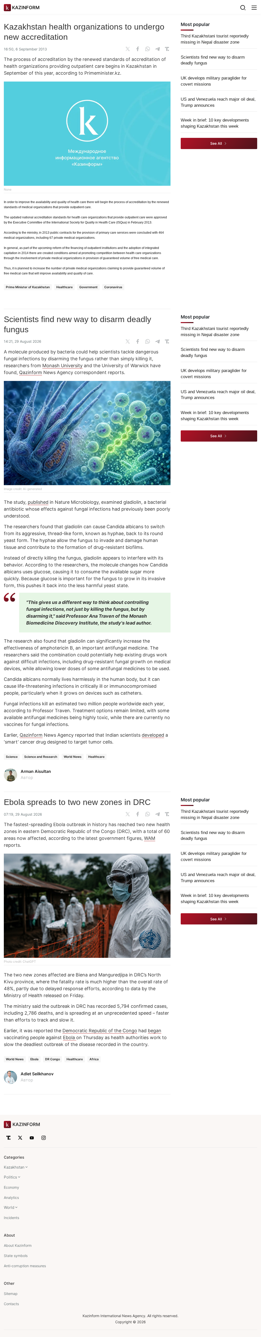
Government (88, 287)
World (9, 1207)
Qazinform (30, 372)
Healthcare (64, 287)
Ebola (69, 1037)
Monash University (62, 365)
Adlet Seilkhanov (37, 1074)
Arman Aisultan (36, 771)
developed (153, 735)
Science (12, 757)
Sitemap (11, 1293)
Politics (10, 1177)
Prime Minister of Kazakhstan (28, 287)
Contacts (11, 1304)
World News (73, 757)
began (154, 1030)
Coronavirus (113, 287)
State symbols (16, 1255)
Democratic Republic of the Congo (99, 1030)
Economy (11, 1187)
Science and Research (40, 757)
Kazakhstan (14, 1167)
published (38, 502)
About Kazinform (18, 1245)
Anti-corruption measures (25, 1266)
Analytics (11, 1197)
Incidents (11, 1217)
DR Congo (52, 1059)
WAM (149, 838)
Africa (94, 1059)
